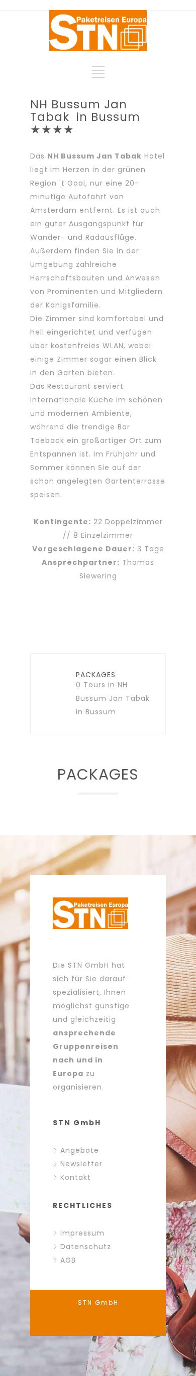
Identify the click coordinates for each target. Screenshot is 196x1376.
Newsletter (81, 1164)
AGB (68, 1260)
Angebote (79, 1150)
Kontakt (75, 1177)
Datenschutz (85, 1247)
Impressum (82, 1233)
